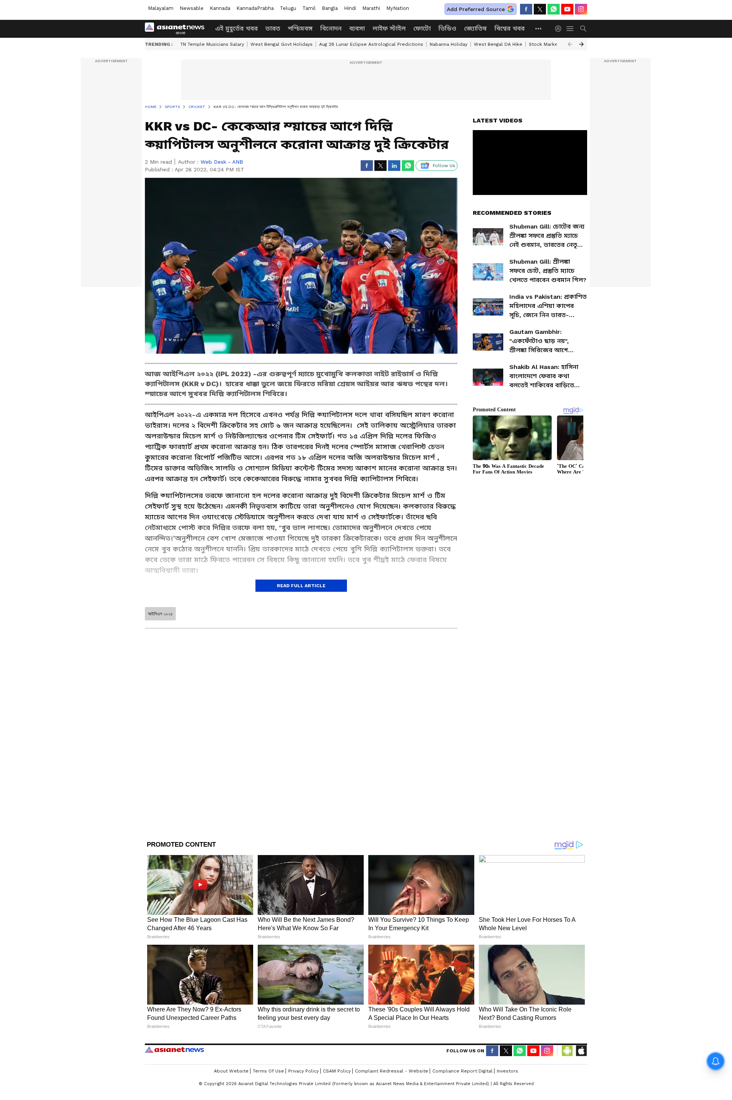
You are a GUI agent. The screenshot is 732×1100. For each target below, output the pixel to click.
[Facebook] (526, 9)
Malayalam (160, 8)
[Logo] (177, 28)
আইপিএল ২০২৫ (160, 614)
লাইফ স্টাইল (389, 28)
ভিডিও (447, 28)
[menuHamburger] (570, 28)
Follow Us (444, 165)
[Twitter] (540, 9)
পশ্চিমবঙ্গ (300, 28)
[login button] (560, 29)
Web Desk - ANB (222, 162)
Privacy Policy (303, 1071)
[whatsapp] (553, 9)
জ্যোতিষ (475, 28)
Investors (507, 1071)
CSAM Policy (337, 1071)
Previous (570, 44)
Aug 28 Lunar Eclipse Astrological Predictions (371, 44)
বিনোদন (331, 28)
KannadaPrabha (255, 8)
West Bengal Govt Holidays (281, 44)
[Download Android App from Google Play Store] (567, 1050)
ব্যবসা (357, 28)
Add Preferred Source (476, 9)
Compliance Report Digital (462, 1071)
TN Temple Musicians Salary (212, 44)
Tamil (309, 8)
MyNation (397, 8)
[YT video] (567, 9)
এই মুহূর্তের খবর (236, 28)
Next (581, 44)
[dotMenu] (538, 28)
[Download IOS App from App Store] (581, 1050)
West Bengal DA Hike (498, 44)
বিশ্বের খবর (509, 28)
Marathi (371, 8)
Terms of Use (268, 1071)
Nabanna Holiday (448, 44)
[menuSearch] (583, 29)
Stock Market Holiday (553, 44)
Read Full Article (301, 585)
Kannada (220, 8)
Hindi (350, 8)
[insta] (581, 9)
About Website (231, 1071)
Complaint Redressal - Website (391, 1071)
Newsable (192, 8)
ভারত (272, 28)
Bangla (330, 8)
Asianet (174, 1049)
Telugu (288, 8)
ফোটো (422, 28)
